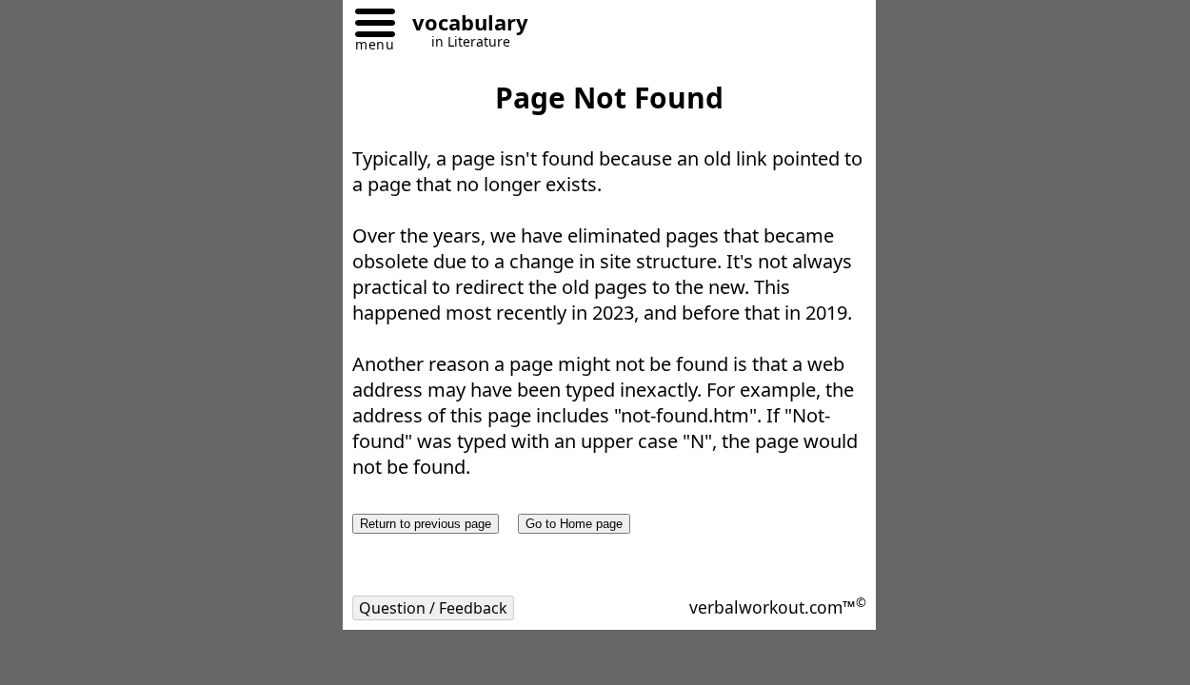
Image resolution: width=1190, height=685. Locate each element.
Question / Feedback (433, 607)
